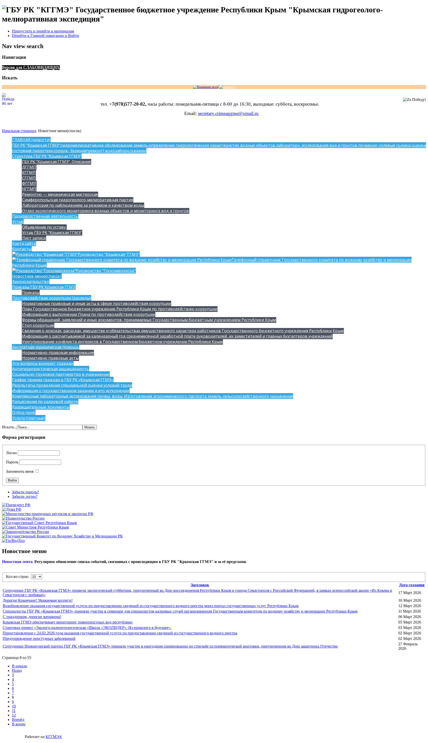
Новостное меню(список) (36, 276)
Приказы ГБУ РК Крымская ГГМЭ (43, 287)
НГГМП (29, 189)
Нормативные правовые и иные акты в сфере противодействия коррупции (96, 303)
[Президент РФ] (16, 505)
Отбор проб (23, 412)
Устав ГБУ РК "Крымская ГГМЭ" (52, 232)
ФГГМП (29, 183)
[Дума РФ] (11, 509)
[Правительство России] (23, 518)
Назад (17, 670)
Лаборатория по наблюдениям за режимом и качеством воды (83, 205)
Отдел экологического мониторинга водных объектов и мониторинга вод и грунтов (105, 210)
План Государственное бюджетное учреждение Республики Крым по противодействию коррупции (119, 309)
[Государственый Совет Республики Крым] (39, 523)
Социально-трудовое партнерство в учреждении (60, 374)
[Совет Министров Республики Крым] (35, 527)
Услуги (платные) (28, 418)
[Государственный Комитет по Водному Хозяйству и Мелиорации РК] (62, 536)
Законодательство (30, 281)
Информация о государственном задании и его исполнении (70, 390)
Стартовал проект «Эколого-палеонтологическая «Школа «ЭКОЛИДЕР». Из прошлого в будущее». (87, 627)
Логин (11, 453)
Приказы (30, 292)
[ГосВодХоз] (13, 540)
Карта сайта (24, 243)
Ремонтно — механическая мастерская (60, 194)
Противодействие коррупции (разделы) (51, 298)
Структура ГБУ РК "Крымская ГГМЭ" (46, 156)
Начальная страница (19, 131)
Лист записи (34, 238)
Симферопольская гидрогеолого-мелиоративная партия (77, 200)
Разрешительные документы (40, 407)
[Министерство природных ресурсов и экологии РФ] (47, 514)
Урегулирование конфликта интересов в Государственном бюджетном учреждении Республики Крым (122, 341)
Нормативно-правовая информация (58, 352)
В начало (19, 666)
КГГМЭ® (54, 737)
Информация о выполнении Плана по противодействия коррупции (88, 314)
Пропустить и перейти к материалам (43, 31)
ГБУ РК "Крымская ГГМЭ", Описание (56, 161)
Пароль (12, 462)
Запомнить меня (19, 471)
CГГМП (29, 178)
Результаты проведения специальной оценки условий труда (72, 385)
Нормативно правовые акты (50, 358)
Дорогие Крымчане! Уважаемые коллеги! (38, 600)
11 (14, 711)
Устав (17, 221)
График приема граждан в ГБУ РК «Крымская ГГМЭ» (62, 380)
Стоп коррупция (38, 325)
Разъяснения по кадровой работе (45, 401)
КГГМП (29, 172)
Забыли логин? (24, 496)
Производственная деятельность (45, 216)
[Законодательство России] (25, 532)
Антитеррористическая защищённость (50, 369)
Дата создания (412, 585)
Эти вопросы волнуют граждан (42, 363)
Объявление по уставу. (44, 227)
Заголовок (200, 585)
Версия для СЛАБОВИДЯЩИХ (31, 67)
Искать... (9, 427)
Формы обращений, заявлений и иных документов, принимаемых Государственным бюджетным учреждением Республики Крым (149, 320)
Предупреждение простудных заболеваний (39, 638)
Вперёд (18, 719)
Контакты (21, 249)
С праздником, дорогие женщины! (32, 617)
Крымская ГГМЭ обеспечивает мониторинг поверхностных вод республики (68, 622)
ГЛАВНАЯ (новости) (31, 140)
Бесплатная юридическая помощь (45, 347)
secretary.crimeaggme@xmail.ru (228, 113)
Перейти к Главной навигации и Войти (45, 35)
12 (14, 715)
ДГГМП (29, 167)
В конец (19, 724)
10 (14, 706)
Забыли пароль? (25, 492)
